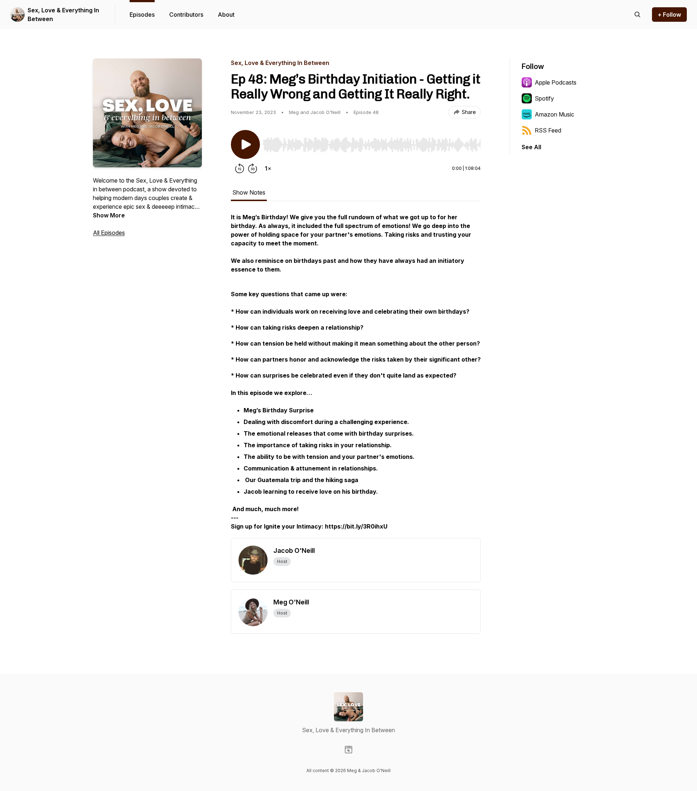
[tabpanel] (356, 375)
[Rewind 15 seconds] (240, 168)
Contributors (186, 14)
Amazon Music (554, 114)
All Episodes (109, 232)
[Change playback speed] (268, 168)
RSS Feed (548, 130)
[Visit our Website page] (348, 749)
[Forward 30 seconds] (253, 168)
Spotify (544, 98)
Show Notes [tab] (248, 192)
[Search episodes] (637, 14)
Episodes (142, 14)
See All (531, 147)
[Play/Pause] (245, 144)
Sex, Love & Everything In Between (63, 15)
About (226, 14)
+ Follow (669, 14)
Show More (109, 215)
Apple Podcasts (555, 82)
